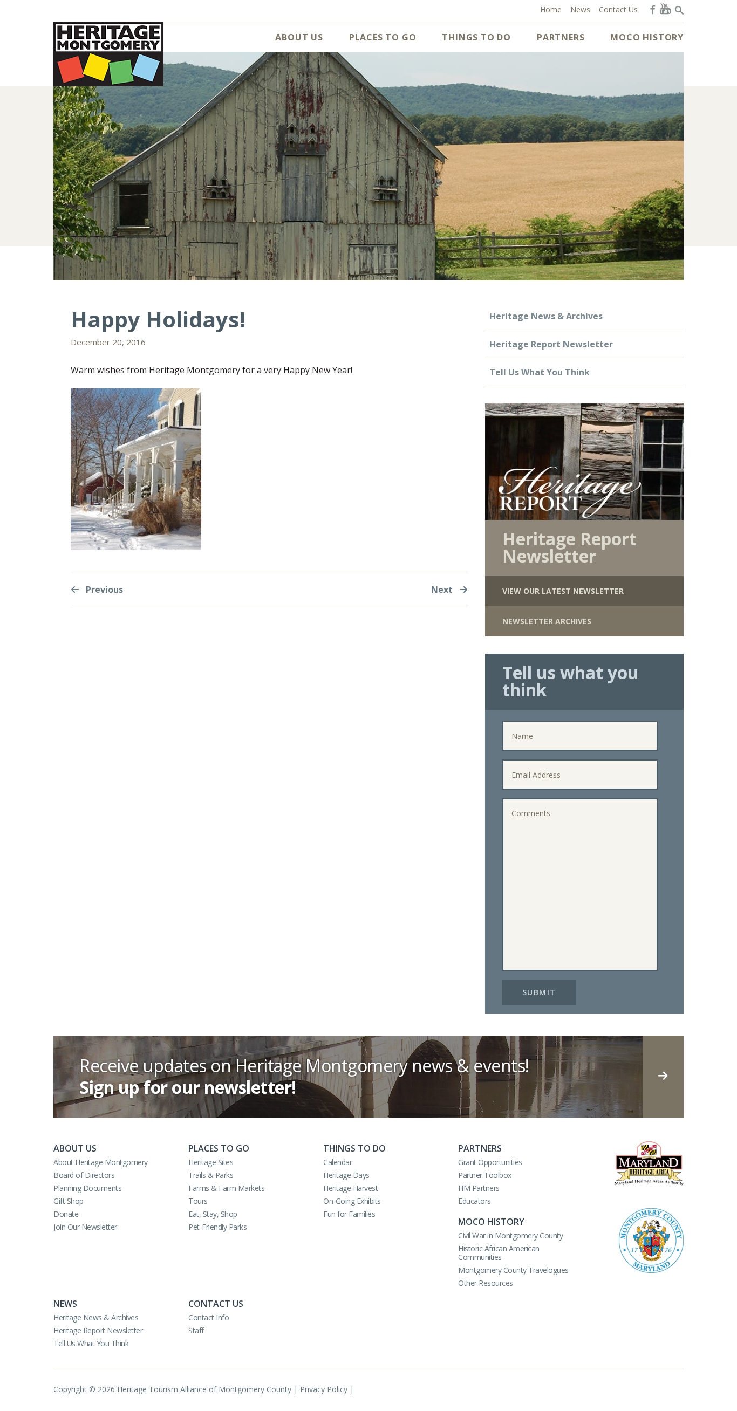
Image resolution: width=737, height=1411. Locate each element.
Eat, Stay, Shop (212, 1214)
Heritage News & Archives (546, 316)
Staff (196, 1330)
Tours (198, 1201)
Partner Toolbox (484, 1175)
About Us (299, 37)
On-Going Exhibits (352, 1201)
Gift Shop (68, 1201)
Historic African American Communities (499, 1252)
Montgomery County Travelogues (513, 1270)
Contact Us (215, 1304)
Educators (474, 1201)
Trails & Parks (210, 1175)
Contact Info (208, 1317)
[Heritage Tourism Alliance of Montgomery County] (108, 54)
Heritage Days (346, 1175)
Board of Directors (83, 1175)
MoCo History (647, 37)
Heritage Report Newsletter (551, 344)
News (65, 1304)
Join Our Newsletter (85, 1227)
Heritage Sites (210, 1162)
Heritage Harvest (350, 1188)
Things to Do (476, 37)
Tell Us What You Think (539, 372)
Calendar (337, 1162)
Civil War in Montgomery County (510, 1235)
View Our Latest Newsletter (563, 591)
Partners (560, 37)
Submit (539, 992)
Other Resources (485, 1283)
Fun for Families (349, 1214)
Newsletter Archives (546, 621)
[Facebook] (651, 8)
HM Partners (479, 1188)
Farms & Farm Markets (226, 1188)
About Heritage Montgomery (100, 1162)
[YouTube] (665, 8)
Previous (103, 589)
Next (443, 589)
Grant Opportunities (490, 1162)
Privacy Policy (323, 1389)
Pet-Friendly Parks (217, 1227)
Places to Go (383, 37)
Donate (65, 1214)
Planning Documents (87, 1188)
